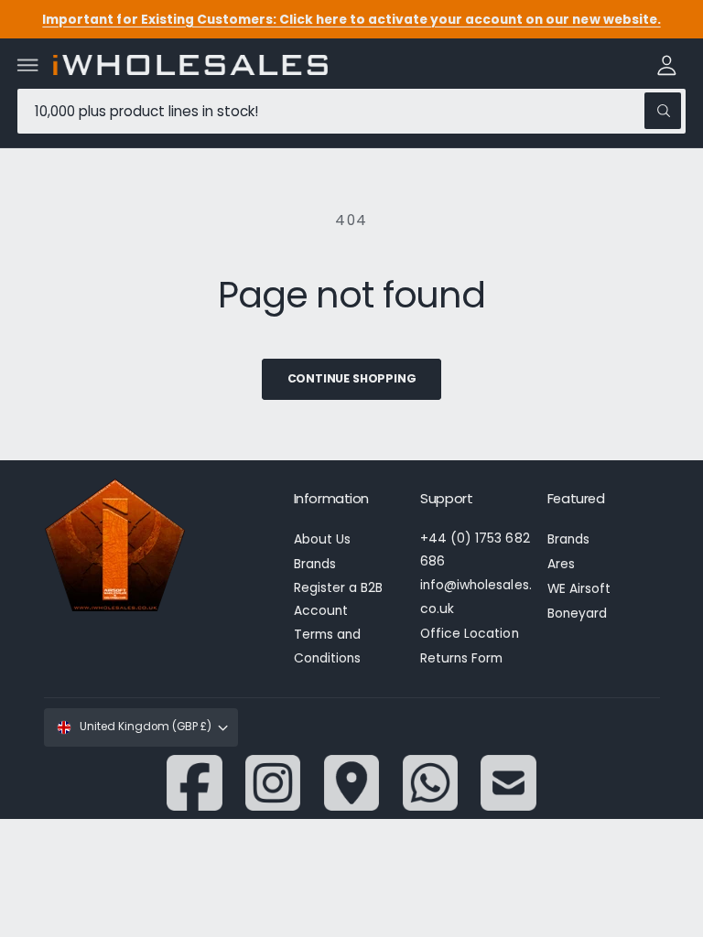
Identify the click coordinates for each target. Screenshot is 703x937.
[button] (28, 65)
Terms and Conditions (327, 646)
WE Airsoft (579, 589)
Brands (315, 564)
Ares (561, 564)
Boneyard (577, 613)
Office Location (469, 633)
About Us (322, 539)
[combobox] (351, 111)
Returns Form (461, 658)
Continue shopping (351, 378)
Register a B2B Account (338, 599)
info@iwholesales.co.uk (475, 596)
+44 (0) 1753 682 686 (474, 550)
